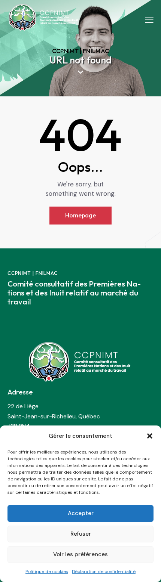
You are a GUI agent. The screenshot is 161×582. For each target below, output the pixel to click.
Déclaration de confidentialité (104, 572)
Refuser (80, 534)
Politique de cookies (46, 572)
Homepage (80, 215)
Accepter (81, 513)
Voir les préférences (80, 554)
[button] (150, 436)
